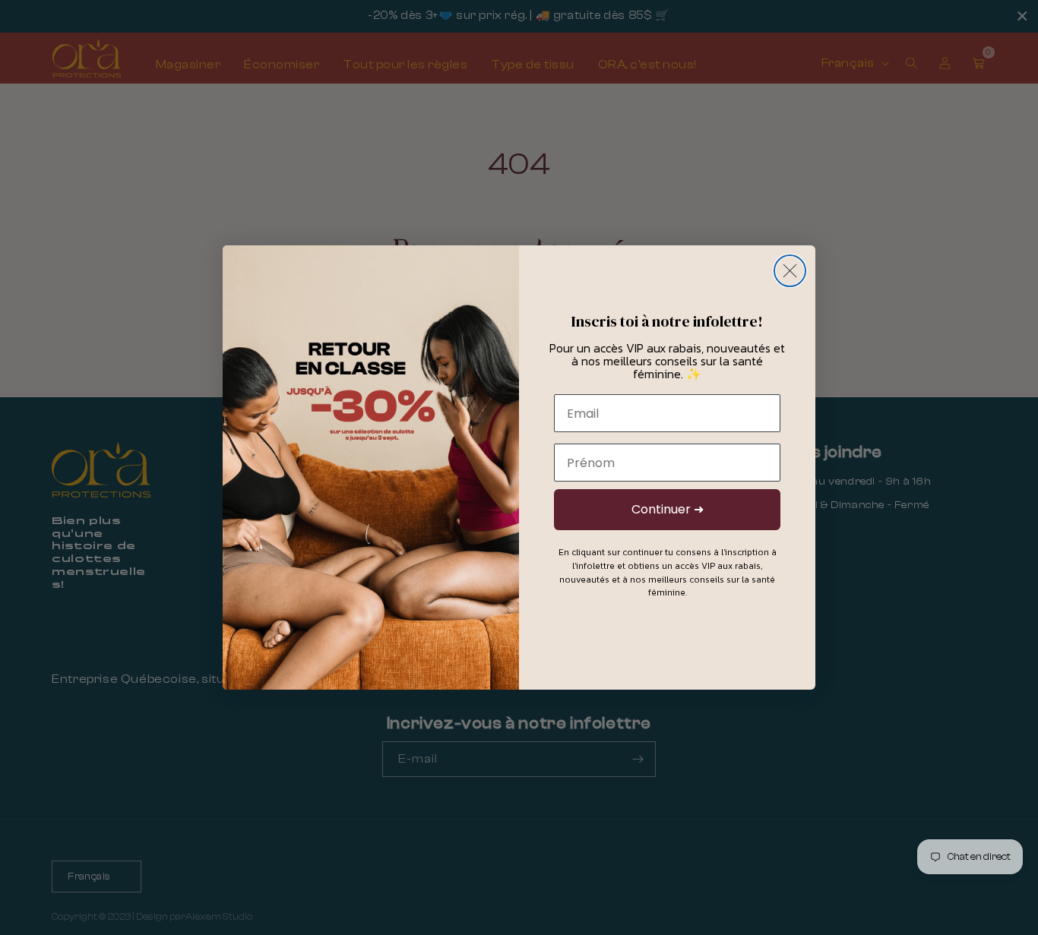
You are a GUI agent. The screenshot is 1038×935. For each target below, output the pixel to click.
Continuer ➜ (667, 509)
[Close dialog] (789, 270)
